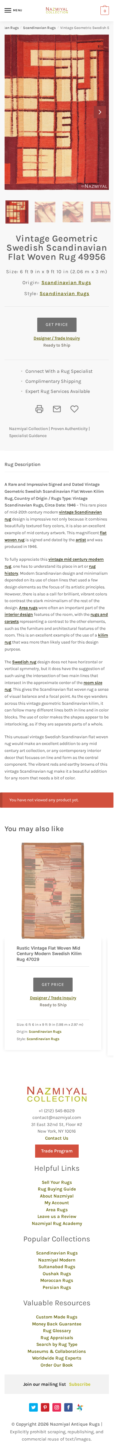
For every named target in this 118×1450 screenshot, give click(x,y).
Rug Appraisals (57, 1337)
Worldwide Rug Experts (56, 1358)
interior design (19, 614)
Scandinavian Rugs (39, 28)
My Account (56, 1202)
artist (81, 539)
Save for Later (74, 409)
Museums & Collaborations (57, 1351)
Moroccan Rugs (56, 1280)
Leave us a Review (57, 1216)
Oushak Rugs (57, 1273)
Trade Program (57, 1151)
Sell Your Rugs (57, 1182)
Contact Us (56, 1138)
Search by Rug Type (56, 1344)
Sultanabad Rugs (56, 1266)
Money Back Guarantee (56, 1324)
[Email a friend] (57, 409)
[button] (100, 112)
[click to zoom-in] (57, 112)
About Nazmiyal (57, 1196)
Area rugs (28, 607)
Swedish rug (24, 662)
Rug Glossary (57, 1330)
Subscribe (79, 1384)
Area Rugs (57, 1209)
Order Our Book (57, 1365)
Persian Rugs (57, 1287)
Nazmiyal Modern (56, 1260)
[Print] (39, 409)
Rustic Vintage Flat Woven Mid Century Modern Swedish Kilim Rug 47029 (49, 953)
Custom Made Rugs (56, 1317)
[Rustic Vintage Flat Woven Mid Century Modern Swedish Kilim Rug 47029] (53, 891)
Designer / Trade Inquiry (57, 338)
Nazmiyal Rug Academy (57, 1223)
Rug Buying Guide (57, 1189)
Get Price (57, 324)
